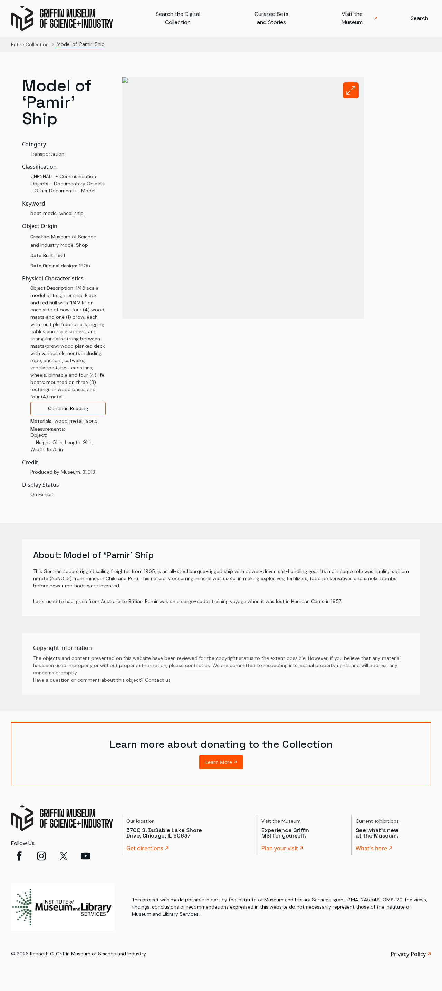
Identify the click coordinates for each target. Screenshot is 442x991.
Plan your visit (279, 848)
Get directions (144, 848)
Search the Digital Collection (178, 18)
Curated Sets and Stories (271, 18)
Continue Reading (68, 408)
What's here (371, 848)
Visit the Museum (352, 18)
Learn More (218, 762)
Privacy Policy (408, 954)
